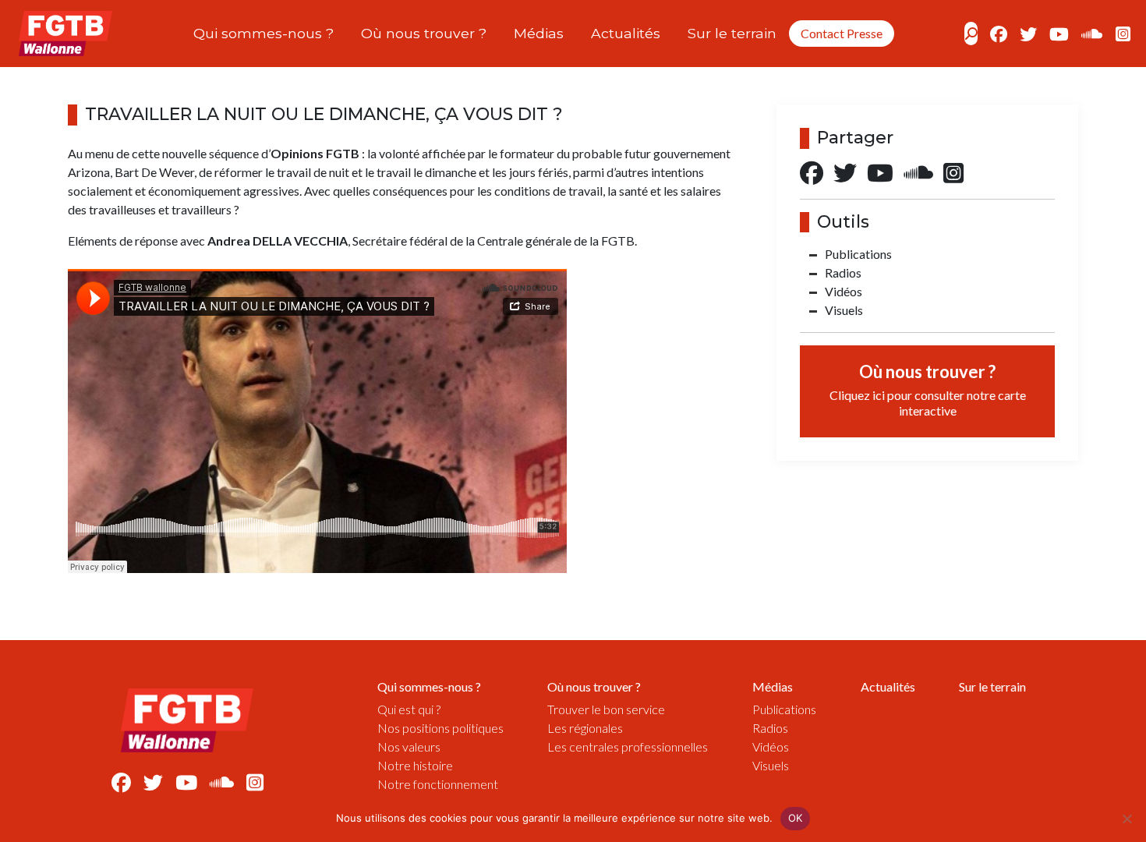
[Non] (1126, 818)
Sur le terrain (732, 33)
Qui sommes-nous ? (263, 33)
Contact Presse (841, 33)
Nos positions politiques (440, 727)
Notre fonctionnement (437, 784)
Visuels (844, 309)
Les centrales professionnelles (627, 746)
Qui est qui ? (408, 709)
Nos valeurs (408, 746)
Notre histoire (415, 765)
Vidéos (843, 291)
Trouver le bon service (606, 709)
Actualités (625, 33)
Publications (858, 253)
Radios (843, 272)
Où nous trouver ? (423, 33)
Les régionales (585, 727)
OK (795, 818)
